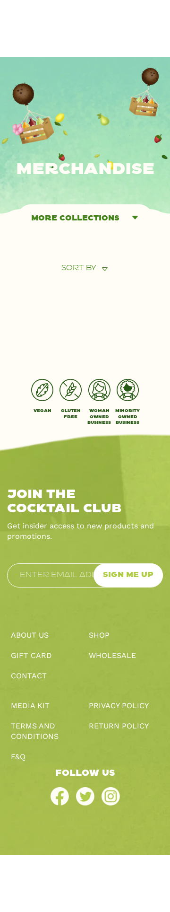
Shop (99, 635)
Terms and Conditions (35, 731)
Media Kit (30, 705)
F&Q (18, 756)
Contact (29, 675)
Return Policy (119, 725)
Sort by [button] (78, 267)
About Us (30, 635)
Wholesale (112, 655)
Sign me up (128, 574)
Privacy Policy (119, 705)
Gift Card (31, 655)
